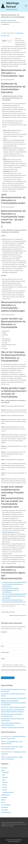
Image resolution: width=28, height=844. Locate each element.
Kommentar (4, 632)
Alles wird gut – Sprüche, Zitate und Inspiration (13, 707)
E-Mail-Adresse (5, 652)
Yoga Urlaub (4, 809)
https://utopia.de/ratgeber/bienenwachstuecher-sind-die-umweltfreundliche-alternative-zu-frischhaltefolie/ (14, 596)
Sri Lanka (4, 787)
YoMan (4, 33)
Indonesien (5, 777)
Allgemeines (4, 767)
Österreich (5, 782)
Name (3, 646)
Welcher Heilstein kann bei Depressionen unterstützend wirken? (11, 715)
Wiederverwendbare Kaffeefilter (17, 615)
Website (3, 658)
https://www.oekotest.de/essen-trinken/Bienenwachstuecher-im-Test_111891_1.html (10, 590)
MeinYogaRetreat (18, 839)
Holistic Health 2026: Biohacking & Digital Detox (14, 698)
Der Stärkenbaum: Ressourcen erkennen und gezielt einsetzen (12, 719)
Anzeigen (9, 40)
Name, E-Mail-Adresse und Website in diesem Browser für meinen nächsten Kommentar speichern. (14, 665)
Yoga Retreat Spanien (8, 792)
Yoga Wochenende (6, 812)
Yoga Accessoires (5, 804)
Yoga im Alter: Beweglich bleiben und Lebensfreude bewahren (11, 724)
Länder (3, 770)
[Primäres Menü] (26, 6)
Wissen (3, 802)
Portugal (4, 784)
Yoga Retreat (4, 807)
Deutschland (5, 772)
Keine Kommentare (5, 35)
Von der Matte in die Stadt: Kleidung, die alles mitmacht (13, 694)
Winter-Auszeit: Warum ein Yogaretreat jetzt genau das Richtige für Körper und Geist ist (12, 710)
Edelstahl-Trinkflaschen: (8, 532)
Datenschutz (17, 841)
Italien (3, 779)
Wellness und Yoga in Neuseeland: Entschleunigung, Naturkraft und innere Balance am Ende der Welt (13, 702)
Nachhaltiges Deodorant (8, 612)
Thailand (4, 789)
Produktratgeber (19, 33)
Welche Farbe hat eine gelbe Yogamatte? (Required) (13, 669)
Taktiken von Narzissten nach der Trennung (12, 727)
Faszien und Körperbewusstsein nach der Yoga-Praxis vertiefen (13, 690)
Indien (3, 774)
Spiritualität (4, 797)
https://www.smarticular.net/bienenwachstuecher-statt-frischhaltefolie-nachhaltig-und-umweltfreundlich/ (14, 584)
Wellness (3, 799)
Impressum (10, 841)
